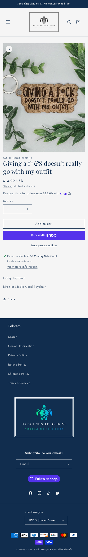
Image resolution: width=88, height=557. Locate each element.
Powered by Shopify (61, 549)
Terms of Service (19, 383)
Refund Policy (17, 364)
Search (12, 337)
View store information (22, 267)
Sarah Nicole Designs (38, 549)
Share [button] (11, 299)
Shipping (7, 186)
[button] (8, 22)
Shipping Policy (18, 374)
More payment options (44, 245)
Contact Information (21, 346)
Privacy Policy (17, 355)
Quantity (8, 201)
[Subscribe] (67, 464)
